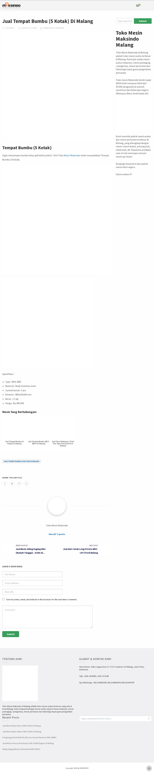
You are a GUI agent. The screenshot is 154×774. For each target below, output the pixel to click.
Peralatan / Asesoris (54, 28)
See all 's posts (57, 534)
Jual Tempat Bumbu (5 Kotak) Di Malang (21, 461)
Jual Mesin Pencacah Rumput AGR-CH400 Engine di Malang (28, 743)
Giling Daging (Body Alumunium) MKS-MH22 (21, 749)
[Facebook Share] (5, 483)
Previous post (22, 545)
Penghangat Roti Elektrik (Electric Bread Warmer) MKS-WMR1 (29, 737)
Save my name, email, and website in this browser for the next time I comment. (41, 599)
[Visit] (56, 506)
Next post (93, 545)
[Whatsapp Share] (26, 483)
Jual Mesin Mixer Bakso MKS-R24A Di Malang (21, 731)
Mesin (67, 155)
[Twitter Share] (12, 483)
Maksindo (75, 155)
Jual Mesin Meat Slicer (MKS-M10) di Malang (21, 725)
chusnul (9, 28)
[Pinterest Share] (19, 483)
